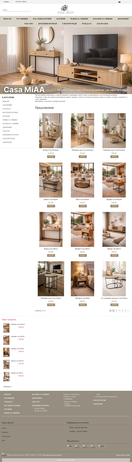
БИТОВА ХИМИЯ (39, 408)
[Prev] (3, 60)
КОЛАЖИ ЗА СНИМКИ (102, 19)
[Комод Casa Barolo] (50, 180)
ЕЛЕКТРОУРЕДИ (69, 24)
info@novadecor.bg (81, 427)
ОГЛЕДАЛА (87, 24)
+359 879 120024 (20, 1)
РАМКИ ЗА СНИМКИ (12, 413)
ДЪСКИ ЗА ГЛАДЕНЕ (40, 410)
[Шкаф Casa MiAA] (114, 229)
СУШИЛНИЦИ (67, 399)
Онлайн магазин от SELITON (66, 460)
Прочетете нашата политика (52, 455)
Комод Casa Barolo (51, 199)
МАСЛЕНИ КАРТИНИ (42, 19)
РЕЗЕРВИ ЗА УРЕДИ (69, 396)
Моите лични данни (123, 455)
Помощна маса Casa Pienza (51, 298)
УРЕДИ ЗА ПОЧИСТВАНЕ (71, 394)
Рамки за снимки (79, 19)
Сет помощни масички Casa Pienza (114, 298)
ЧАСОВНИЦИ (22, 19)
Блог (3, 440)
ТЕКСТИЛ (28, 24)
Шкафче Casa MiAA (82, 249)
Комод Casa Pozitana (50, 150)
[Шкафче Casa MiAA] (82, 229)
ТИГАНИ (67, 404)
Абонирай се (8, 386)
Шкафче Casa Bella (82, 298)
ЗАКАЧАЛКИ (102, 24)
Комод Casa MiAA (51, 249)
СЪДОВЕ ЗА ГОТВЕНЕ (70, 402)
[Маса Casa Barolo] (82, 180)
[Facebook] (126, 2)
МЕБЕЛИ (7, 19)
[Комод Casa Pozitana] (50, 130)
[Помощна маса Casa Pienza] (50, 278)
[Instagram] (129, 2)
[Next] (128, 60)
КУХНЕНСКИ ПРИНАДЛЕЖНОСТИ (106, 396)
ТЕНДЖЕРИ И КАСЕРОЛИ (72, 406)
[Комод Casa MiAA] (50, 229)
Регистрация (6, 436)
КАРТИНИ (61, 19)
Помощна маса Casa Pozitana (82, 150)
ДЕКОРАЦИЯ (123, 19)
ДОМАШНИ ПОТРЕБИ (47, 24)
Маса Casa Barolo (82, 199)
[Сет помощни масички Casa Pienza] (114, 278)
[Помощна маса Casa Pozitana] (82, 130)
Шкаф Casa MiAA (114, 249)
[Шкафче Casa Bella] (82, 278)
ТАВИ (98, 394)
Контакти (5, 432)
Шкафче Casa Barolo (114, 199)
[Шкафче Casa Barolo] (114, 180)
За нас (4, 428)
